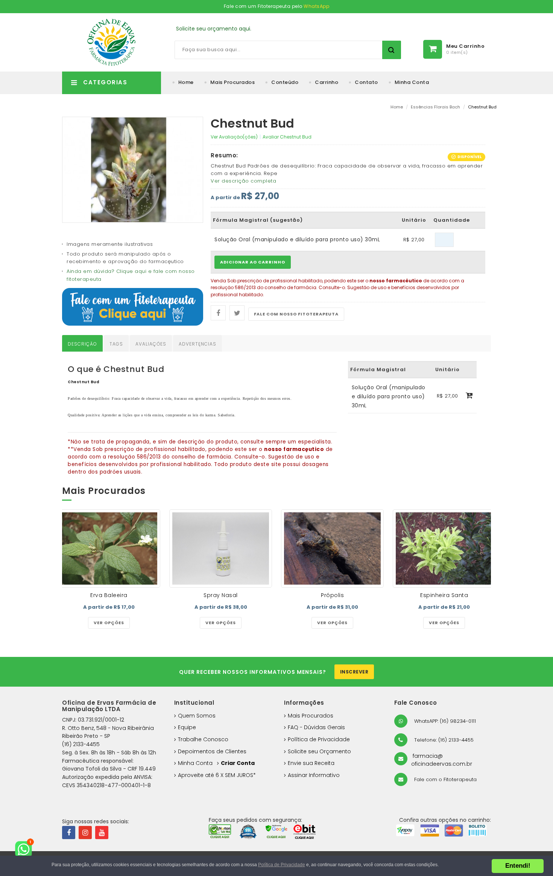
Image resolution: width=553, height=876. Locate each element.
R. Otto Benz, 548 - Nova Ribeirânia (108, 728)
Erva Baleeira (109, 595)
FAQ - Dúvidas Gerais (316, 727)
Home (186, 82)
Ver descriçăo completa (243, 180)
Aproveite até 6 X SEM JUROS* (217, 775)
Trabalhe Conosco (203, 739)
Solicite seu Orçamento (319, 751)
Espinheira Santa (444, 595)
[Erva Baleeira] (109, 548)
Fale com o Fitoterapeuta (445, 779)
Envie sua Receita (311, 763)
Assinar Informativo (314, 775)
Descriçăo (82, 344)
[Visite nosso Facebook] (68, 832)
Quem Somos (197, 715)
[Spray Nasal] (220, 548)
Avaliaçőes (150, 344)
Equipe (187, 727)
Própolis (332, 595)
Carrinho (326, 82)
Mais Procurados (232, 82)
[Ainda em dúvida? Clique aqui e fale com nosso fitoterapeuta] (132, 306)
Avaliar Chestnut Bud (287, 137)
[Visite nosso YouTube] (101, 832)
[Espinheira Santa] (444, 548)
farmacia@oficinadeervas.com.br (441, 760)
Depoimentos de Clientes (212, 751)
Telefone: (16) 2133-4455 (443, 739)
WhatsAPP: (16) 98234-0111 (444, 721)
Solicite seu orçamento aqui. (213, 28)
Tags (116, 344)
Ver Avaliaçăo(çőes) (234, 137)
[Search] (391, 50)
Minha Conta (412, 82)
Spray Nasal (221, 595)
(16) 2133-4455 (81, 744)
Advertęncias (197, 344)
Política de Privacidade (319, 739)
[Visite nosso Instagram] (85, 832)
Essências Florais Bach (435, 107)
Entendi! (517, 865)
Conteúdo (284, 82)
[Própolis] (332, 548)
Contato (366, 82)
